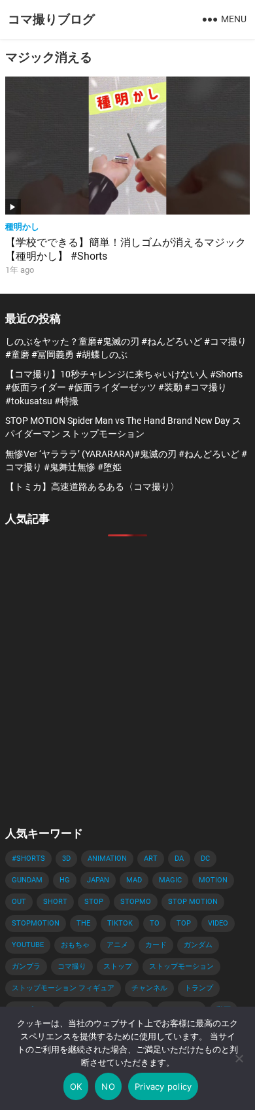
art (151, 858)
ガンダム (198, 945)
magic (170, 880)
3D (66, 858)
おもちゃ (75, 945)
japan (98, 880)
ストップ (117, 966)
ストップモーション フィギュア (63, 988)
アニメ (117, 945)
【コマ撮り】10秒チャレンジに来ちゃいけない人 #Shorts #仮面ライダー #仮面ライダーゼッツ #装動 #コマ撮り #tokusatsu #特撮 (124, 387)
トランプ (198, 988)
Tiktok (120, 923)
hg (65, 880)
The (83, 923)
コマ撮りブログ (51, 19)
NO (108, 1086)
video (218, 923)
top (184, 923)
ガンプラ (26, 966)
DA (179, 858)
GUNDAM (27, 880)
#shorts (28, 858)
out (19, 901)
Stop (93, 901)
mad (134, 880)
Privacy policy (163, 1086)
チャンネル (149, 988)
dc (205, 858)
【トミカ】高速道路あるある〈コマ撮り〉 (92, 486)
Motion (213, 880)
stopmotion (36, 923)
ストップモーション (181, 966)
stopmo (135, 901)
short (55, 901)
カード (156, 945)
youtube (28, 945)
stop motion (193, 901)
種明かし (22, 227)
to (155, 923)
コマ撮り (72, 966)
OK (76, 1086)
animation (107, 858)
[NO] (238, 1058)
